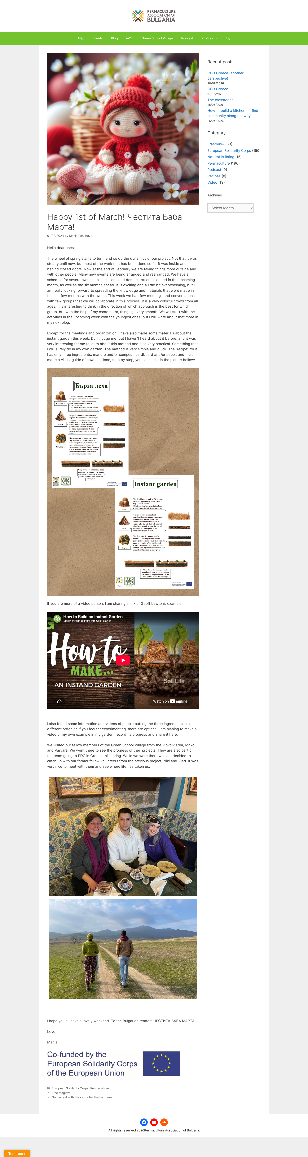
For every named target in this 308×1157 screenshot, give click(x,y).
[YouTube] (154, 1122)
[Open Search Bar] (228, 38)
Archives (214, 195)
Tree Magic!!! (61, 1093)
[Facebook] (144, 1122)
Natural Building (220, 157)
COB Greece (217, 89)
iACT (129, 38)
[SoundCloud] (164, 1122)
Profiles (207, 38)
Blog (114, 38)
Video (212, 182)
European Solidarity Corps (70, 1088)
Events (98, 38)
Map (81, 38)
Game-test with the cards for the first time (82, 1097)
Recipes (214, 176)
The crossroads (220, 100)
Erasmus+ (215, 144)
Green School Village (157, 38)
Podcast (187, 38)
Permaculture (99, 1088)
